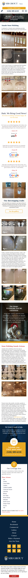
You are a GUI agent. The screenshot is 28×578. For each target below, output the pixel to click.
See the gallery (14, 211)
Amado (5, 481)
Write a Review (2, 11)
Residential (14, 524)
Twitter (19, 546)
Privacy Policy (17, 568)
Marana (5, 493)
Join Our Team (14, 541)
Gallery (14, 530)
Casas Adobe (6, 483)
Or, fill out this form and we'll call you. (14, 454)
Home (14, 522)
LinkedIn (14, 550)
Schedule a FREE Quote (14, 8)
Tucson (5, 505)
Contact (14, 536)
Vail (4, 507)
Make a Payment (14, 538)
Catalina (5, 485)
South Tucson (6, 501)
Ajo (4, 479)
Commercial (14, 527)
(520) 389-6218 (13, 11)
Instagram (9, 546)
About (14, 533)
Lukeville (5, 491)
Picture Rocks (6, 497)
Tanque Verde (6, 503)
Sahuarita (5, 499)
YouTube (9, 550)
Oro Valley (5, 495)
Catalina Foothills (7, 487)
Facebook (14, 546)
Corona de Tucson (7, 489)
